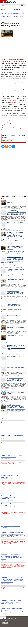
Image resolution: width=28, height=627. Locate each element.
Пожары (14, 16)
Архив (10, 13)
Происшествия (5, 16)
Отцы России (12, 100)
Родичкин (13, 102)
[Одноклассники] (6, 146)
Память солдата (18, 128)
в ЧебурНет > (22, 16)
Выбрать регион (4, 623)
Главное (3, 13)
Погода (23, 13)
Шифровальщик (20, 126)
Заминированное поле (17, 124)
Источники (16, 13)
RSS (10, 625)
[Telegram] (10, 146)
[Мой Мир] (13, 146)
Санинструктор (6, 128)
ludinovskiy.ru (6, 38)
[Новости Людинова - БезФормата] (8, 1)
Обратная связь (4, 622)
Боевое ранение (7, 126)
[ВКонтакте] (3, 146)
